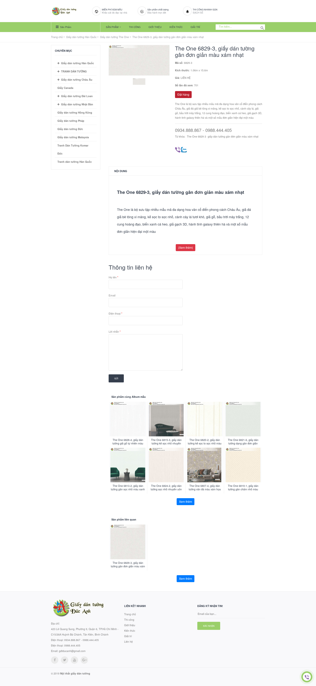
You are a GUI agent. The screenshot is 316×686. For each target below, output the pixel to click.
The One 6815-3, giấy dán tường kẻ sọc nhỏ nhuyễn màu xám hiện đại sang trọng (166, 443)
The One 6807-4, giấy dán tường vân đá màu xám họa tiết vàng (205, 489)
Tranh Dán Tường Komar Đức (72, 149)
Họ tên (113, 277)
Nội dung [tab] (120, 171)
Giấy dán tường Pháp (70, 121)
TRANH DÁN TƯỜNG (74, 71)
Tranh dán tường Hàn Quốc (74, 161)
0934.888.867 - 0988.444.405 (203, 130)
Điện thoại (115, 313)
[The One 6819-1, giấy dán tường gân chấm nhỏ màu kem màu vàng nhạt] (243, 465)
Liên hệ (128, 641)
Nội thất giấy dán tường (75, 673)
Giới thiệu (154, 27)
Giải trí (195, 27)
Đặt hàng (183, 94)
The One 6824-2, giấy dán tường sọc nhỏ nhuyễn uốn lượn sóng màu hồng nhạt (166, 489)
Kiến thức (176, 27)
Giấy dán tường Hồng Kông (74, 112)
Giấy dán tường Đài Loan (77, 96)
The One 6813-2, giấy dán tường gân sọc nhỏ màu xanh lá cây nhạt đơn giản (128, 489)
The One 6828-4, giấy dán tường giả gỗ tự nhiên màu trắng (127, 443)
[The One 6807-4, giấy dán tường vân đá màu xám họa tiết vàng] (204, 465)
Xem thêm (185, 501)
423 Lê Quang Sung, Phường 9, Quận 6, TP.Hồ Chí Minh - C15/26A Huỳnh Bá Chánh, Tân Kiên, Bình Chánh (84, 631)
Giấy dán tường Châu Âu (76, 79)
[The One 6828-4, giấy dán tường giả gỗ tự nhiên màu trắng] (128, 419)
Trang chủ (57, 37)
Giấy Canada (65, 88)
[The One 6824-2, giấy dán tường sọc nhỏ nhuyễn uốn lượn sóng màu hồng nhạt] (166, 465)
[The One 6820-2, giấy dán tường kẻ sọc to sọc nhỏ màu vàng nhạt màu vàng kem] (204, 419)
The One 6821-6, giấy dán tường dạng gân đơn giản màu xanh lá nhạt (243, 443)
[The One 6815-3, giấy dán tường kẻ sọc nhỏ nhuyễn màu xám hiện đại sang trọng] (166, 419)
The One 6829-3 (196, 136)
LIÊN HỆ (186, 78)
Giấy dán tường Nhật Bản (77, 104)
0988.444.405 (72, 645)
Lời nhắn (115, 331)
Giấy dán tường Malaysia (73, 137)
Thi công (134, 27)
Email (112, 295)
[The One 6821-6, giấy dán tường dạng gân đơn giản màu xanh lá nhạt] (243, 419)
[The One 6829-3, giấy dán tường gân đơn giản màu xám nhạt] (128, 542)
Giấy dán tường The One (114, 37)
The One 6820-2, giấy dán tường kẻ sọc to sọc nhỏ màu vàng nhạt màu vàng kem (204, 443)
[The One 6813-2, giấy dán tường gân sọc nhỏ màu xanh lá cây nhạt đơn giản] (128, 465)
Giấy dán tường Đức (70, 129)
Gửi (116, 378)
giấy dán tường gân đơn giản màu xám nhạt (233, 136)
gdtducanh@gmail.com (72, 651)
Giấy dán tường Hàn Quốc (81, 37)
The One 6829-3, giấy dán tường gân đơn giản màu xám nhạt (128, 566)
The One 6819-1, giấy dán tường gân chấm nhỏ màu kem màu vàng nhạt (243, 489)
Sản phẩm (65, 27)
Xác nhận (209, 625)
